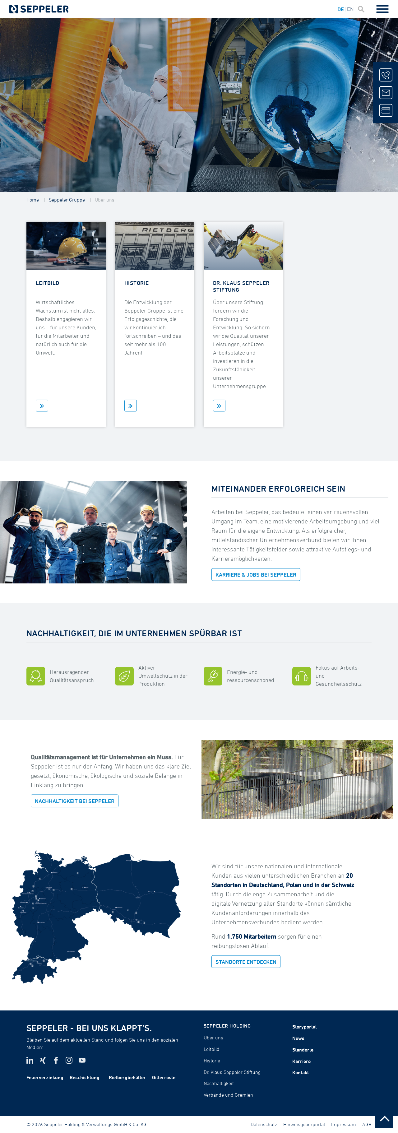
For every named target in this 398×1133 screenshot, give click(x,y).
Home (32, 199)
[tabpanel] (199, 105)
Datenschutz (264, 1124)
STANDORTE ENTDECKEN (245, 962)
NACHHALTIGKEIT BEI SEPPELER (74, 800)
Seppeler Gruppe (67, 199)
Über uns (104, 199)
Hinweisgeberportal (304, 1124)
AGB (367, 1124)
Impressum (343, 1124)
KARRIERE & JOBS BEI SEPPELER (255, 574)
